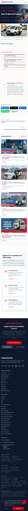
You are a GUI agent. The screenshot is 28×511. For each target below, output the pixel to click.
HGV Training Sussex (13, 468)
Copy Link (15, 111)
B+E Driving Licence (15, 457)
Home (2, 7)
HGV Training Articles (5, 477)
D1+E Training (3, 484)
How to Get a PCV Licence (6, 416)
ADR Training (4, 388)
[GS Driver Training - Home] (7, 2)
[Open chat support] (24, 502)
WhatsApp (6, 111)
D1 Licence (11, 7)
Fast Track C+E (4, 382)
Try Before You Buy (5, 374)
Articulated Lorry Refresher (6, 459)
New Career (3, 406)
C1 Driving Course (5, 376)
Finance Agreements (5, 404)
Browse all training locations (6, 471)
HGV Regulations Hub (5, 418)
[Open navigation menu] (25, 2)
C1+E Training (24, 482)
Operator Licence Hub (5, 424)
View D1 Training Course (14, 342)
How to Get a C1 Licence (6, 414)
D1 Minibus (3, 386)
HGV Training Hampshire (14, 467)
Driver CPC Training (14, 480)
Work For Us (3, 408)
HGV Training (4, 373)
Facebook (6, 107)
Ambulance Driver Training (6, 479)
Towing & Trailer (4, 487)
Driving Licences (22, 480)
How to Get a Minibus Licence (7, 412)
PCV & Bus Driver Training (6, 485)
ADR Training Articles (5, 480)
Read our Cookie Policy (9, 505)
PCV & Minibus (15, 479)
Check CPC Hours (5, 431)
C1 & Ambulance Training (15, 482)
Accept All (18, 508)
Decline (6, 508)
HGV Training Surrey (5, 467)
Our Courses (14, 94)
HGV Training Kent (4, 468)
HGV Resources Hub (5, 426)
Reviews (3, 398)
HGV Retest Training (5, 390)
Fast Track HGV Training (21, 484)
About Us (8, 94)
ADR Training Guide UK (5, 456)
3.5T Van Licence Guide (5, 457)
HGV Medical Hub (5, 420)
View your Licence (5, 429)
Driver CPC (3, 384)
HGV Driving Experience (12, 461)
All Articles (23, 136)
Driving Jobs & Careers (5, 482)
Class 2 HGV (3, 378)
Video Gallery (3, 461)
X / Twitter (14, 107)
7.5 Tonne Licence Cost (15, 456)
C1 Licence (21, 477)
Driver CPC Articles (14, 477)
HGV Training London (15, 470)
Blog (6, 7)
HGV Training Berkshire (5, 470)
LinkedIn (23, 107)
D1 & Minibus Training (12, 484)
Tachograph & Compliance (17, 485)
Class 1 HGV (3, 380)
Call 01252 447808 (20, 346)
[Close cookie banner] (26, 508)
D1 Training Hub (7, 346)
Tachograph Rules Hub (6, 422)
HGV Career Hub (4, 410)
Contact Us (3, 428)
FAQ (2, 402)
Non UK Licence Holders (6, 433)
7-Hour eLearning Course (17, 459)
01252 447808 (20, 94)
